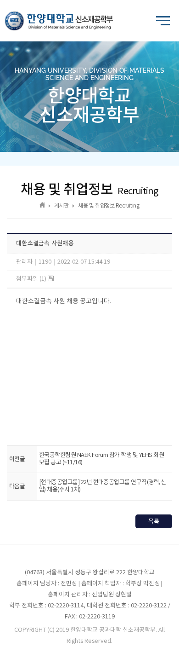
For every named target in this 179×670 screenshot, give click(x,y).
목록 (153, 521)
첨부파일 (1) (32, 279)
